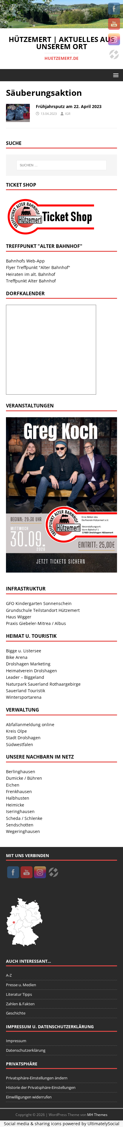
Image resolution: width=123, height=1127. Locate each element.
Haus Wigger (18, 617)
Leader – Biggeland (25, 677)
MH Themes (97, 1114)
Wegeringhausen (23, 831)
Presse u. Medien (21, 984)
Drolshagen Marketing (28, 664)
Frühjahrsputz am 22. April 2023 (69, 106)
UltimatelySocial (103, 1123)
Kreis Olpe (16, 731)
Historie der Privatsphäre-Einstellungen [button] (41, 1087)
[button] (115, 75)
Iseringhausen (20, 811)
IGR (67, 113)
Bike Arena (16, 657)
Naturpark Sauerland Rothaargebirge (43, 684)
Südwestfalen (19, 744)
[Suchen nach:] (62, 165)
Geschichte (15, 1013)
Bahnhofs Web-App (25, 261)
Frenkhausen (19, 791)
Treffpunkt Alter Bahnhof (31, 281)
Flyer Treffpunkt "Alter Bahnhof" (38, 267)
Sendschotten (19, 825)
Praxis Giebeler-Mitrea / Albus (36, 623)
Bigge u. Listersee (23, 651)
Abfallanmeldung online (30, 724)
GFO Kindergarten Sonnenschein (39, 603)
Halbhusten (17, 798)
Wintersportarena (23, 697)
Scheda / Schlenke (24, 818)
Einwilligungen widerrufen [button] (29, 1097)
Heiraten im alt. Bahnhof (30, 274)
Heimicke (15, 805)
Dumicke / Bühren (24, 778)
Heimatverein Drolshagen (31, 670)
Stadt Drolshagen (23, 737)
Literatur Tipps (19, 994)
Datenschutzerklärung (25, 1050)
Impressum (16, 1040)
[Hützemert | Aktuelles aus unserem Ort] (61, 24)
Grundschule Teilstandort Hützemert (43, 610)
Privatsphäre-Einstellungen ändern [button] (36, 1078)
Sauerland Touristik (25, 690)
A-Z (9, 975)
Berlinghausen (20, 771)
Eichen (12, 785)
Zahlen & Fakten (20, 1003)
